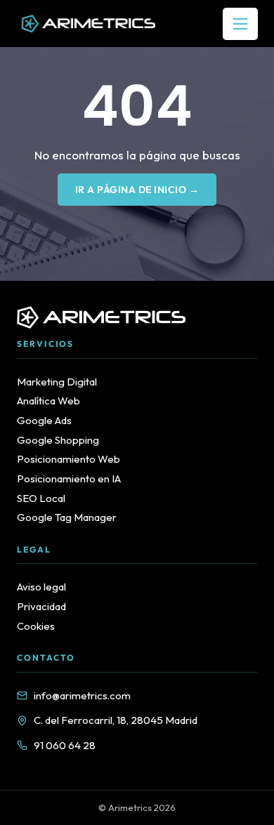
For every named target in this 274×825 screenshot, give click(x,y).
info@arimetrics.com (82, 695)
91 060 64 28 (65, 745)
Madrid (181, 720)
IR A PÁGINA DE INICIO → (137, 189)
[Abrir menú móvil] (240, 23)
